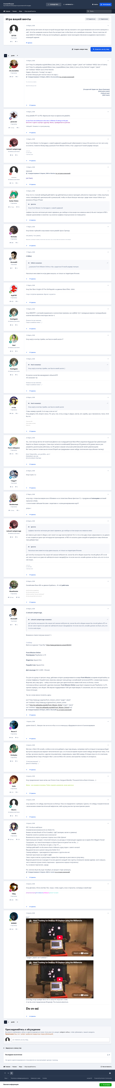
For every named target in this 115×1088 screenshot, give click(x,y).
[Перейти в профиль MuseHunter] (14, 584)
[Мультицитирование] (26, 105)
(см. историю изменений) (66, 77)
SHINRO (14, 923)
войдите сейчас (65, 1032)
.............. (13, 177)
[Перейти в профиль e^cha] (14, 401)
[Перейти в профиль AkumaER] (14, 255)
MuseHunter (13, 591)
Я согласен (106, 1085)
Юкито (13, 810)
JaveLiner (14, 122)
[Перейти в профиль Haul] (14, 338)
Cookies (45, 1078)
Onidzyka (14, 755)
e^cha (14, 407)
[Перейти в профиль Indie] (14, 779)
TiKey (14, 894)
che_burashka (14, 71)
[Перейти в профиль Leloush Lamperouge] (14, 142)
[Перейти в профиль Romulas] (14, 230)
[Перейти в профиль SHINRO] (14, 916)
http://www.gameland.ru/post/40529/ (58, 645)
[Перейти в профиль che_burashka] (14, 64)
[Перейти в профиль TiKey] (14, 887)
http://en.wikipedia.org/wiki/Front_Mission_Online (46, 705)
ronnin (14, 833)
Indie (14, 786)
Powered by (103, 1078)
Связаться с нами (35, 1078)
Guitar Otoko (13, 201)
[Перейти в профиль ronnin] (14, 826)
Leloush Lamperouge (13, 149)
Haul (13, 345)
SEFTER (13, 36)
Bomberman (14, 504)
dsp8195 (14, 295)
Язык (6, 1078)
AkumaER (14, 262)
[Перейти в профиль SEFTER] (14, 29)
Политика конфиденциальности (20, 1078)
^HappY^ (14, 481)
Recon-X (14, 731)
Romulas (14, 237)
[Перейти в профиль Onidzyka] (14, 748)
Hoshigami (14, 319)
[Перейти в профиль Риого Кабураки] (14, 441)
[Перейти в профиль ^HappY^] (14, 474)
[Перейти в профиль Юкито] (14, 803)
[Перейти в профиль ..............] (14, 170)
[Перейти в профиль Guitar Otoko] (14, 194)
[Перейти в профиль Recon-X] (14, 725)
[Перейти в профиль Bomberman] (14, 497)
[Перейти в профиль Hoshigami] (14, 312)
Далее (12, 55)
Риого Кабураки (14, 448)
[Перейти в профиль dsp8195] (14, 288)
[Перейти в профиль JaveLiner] (14, 115)
